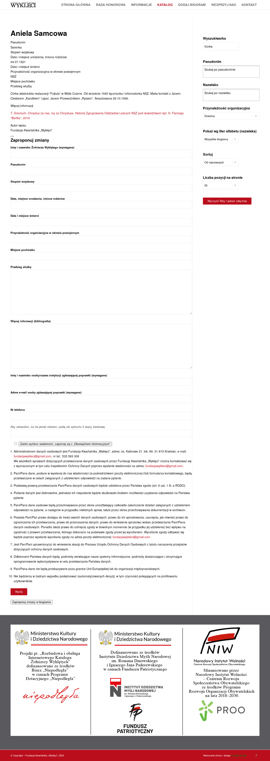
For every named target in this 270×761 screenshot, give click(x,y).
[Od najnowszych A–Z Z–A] (221, 164)
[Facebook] (256, 755)
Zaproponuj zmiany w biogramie (31, 602)
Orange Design (239, 755)
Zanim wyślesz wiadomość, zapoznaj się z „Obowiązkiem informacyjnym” (65, 444)
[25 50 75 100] (221, 187)
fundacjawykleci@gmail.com (32, 456)
